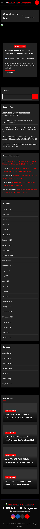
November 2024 (7, 317)
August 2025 (6, 271)
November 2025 (7, 255)
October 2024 (6, 322)
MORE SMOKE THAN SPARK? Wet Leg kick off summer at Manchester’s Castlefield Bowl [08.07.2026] (19, 138)
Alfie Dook (11, 58)
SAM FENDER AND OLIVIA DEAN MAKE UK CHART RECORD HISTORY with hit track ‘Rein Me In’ (19, 130)
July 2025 (5, 276)
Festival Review (7, 363)
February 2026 (7, 240)
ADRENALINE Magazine (20, 508)
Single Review (7, 384)
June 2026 (5, 219)
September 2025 (7, 265)
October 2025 (6, 260)
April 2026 (5, 230)
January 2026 (6, 245)
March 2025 (6, 296)
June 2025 (5, 281)
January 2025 (6, 307)
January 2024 (6, 337)
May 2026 (5, 224)
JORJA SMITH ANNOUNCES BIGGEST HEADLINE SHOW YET (16, 114)
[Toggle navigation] (2, 2)
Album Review (7, 353)
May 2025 (5, 286)
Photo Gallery (6, 379)
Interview (5, 373)
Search (5, 91)
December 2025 (7, 250)
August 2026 (6, 209)
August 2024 (6, 327)
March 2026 (6, 235)
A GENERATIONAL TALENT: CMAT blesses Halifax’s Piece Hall (17, 121)
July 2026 (5, 214)
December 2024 (7, 312)
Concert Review (7, 358)
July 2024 (5, 332)
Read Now (10, 72)
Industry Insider (20, 46)
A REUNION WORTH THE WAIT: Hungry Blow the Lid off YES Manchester (19, 145)
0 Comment (30, 58)
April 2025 (5, 291)
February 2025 (7, 301)
